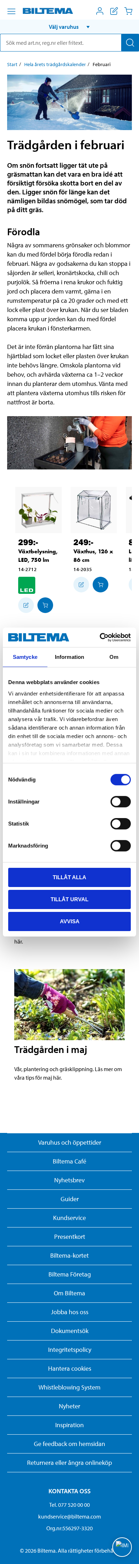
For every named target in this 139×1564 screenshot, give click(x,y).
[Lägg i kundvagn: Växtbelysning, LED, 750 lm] (45, 605)
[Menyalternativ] (11, 11)
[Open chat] (122, 1547)
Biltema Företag (69, 1274)
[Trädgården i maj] (69, 1004)
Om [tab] (113, 657)
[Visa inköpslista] (114, 11)
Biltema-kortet (69, 1255)
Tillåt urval (69, 899)
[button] (69, 27)
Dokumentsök (69, 1331)
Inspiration (69, 1425)
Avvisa (69, 921)
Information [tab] (69, 657)
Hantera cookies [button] (69, 1368)
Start (12, 64)
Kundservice (69, 1218)
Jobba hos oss (69, 1312)
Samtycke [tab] (25, 657)
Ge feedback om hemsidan (69, 1444)
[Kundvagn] (128, 11)
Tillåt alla (69, 877)
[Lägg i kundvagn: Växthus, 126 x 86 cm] (100, 584)
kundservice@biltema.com (69, 1516)
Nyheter (69, 1406)
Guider (70, 1199)
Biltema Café (69, 1161)
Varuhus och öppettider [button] (69, 1142)
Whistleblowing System (69, 1387)
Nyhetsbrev (69, 1180)
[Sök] (130, 43)
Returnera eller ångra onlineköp (69, 1462)
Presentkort (69, 1236)
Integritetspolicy (69, 1349)
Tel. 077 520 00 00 (69, 1504)
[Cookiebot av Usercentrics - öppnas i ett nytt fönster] (100, 637)
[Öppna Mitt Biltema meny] (100, 11)
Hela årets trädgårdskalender (55, 64)
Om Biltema (69, 1293)
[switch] (120, 801)
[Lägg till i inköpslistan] (26, 605)
